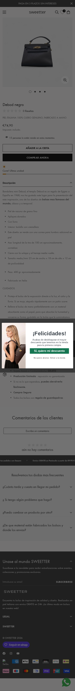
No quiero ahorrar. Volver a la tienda (49, 358)
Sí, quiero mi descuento (49, 350)
